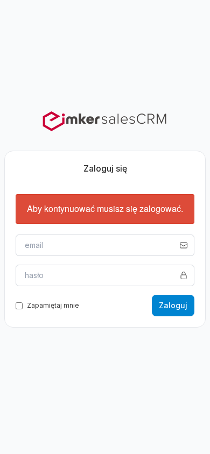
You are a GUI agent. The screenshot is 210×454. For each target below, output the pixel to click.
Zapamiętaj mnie (53, 305)
